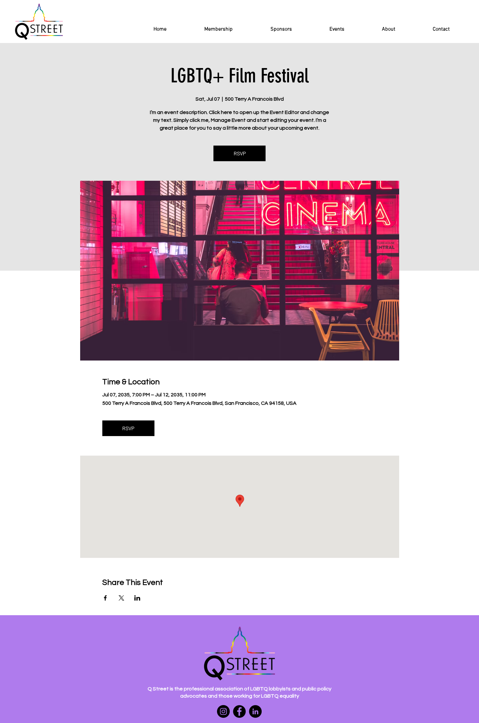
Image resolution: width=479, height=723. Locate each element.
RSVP (240, 153)
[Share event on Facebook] (105, 598)
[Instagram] (223, 711)
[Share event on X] (121, 598)
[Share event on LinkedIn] (137, 598)
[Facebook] (239, 711)
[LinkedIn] (255, 711)
